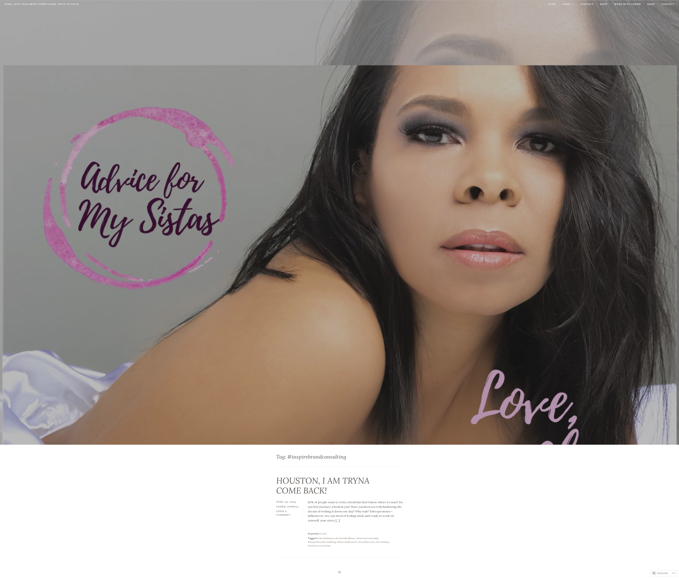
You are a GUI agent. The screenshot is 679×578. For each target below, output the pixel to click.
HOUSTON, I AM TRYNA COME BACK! (323, 485)
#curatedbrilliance (345, 538)
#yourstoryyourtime (319, 545)
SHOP (604, 4)
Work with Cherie (627, 4)
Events (323, 533)
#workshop (382, 542)
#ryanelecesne (367, 542)
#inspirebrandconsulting (322, 542)
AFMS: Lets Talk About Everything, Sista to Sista (42, 4)
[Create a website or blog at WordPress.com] (339, 572)
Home (552, 4)
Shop (651, 4)
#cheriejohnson (325, 538)
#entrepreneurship (367, 538)
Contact (587, 4)
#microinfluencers (347, 542)
